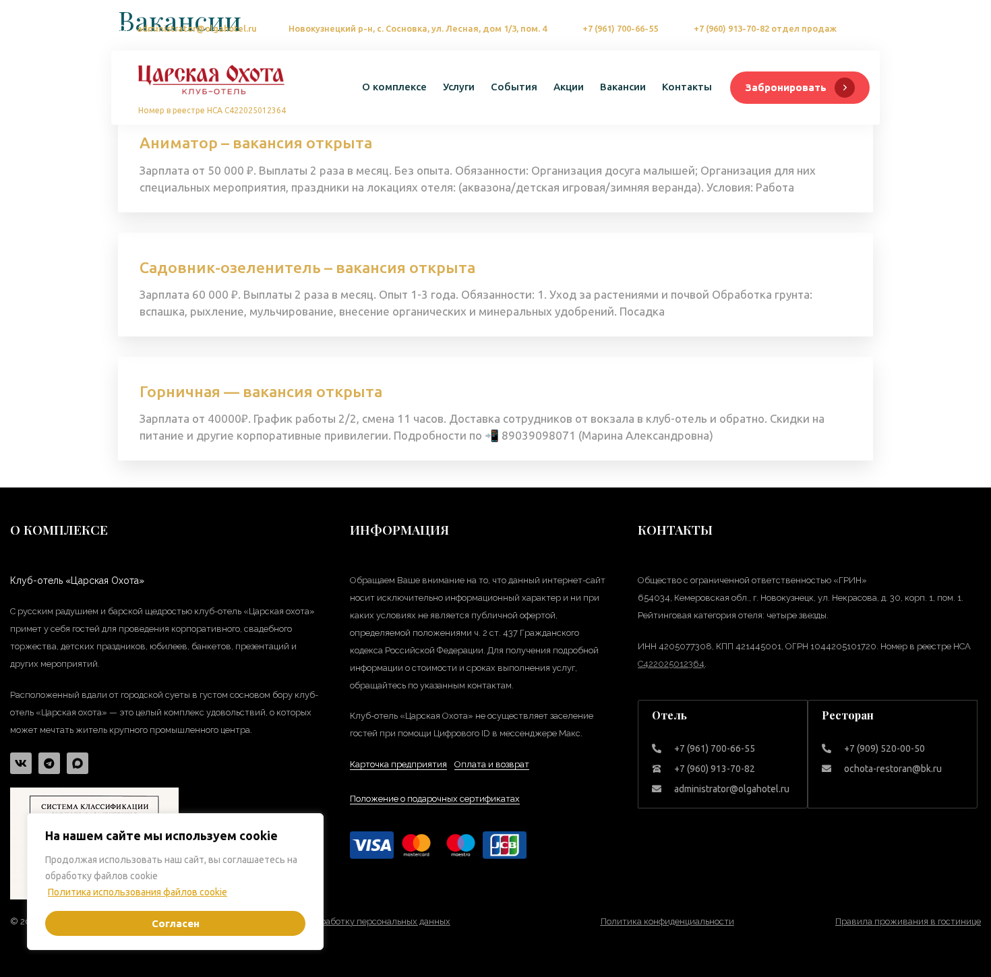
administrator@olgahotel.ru (197, 28)
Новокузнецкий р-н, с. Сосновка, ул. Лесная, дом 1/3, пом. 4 (418, 28)
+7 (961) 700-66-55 (620, 28)
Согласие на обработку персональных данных (354, 921)
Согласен (176, 923)
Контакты (687, 86)
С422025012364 (671, 664)
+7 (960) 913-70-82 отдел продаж (765, 28)
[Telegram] (49, 763)
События (514, 86)
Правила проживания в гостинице (908, 921)
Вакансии (623, 86)
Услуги (459, 86)
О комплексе (394, 86)
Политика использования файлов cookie (137, 892)
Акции (568, 86)
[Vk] (21, 763)
